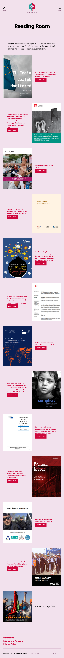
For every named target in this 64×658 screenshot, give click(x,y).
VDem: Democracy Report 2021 (44, 166)
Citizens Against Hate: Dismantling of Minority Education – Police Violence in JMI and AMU (16, 475)
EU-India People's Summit (18, 653)
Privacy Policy (9, 644)
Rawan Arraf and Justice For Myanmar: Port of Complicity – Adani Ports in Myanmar (17, 564)
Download (41, 79)
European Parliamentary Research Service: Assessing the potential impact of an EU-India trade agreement (45, 430)
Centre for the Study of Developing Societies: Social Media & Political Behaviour (17, 211)
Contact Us (8, 638)
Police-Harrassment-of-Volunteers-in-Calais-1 (43, 520)
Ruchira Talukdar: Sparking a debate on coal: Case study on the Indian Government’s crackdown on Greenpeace (17, 300)
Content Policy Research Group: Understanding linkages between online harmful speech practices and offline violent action (44, 256)
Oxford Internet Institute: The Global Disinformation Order (45, 344)
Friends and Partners (13, 641)
